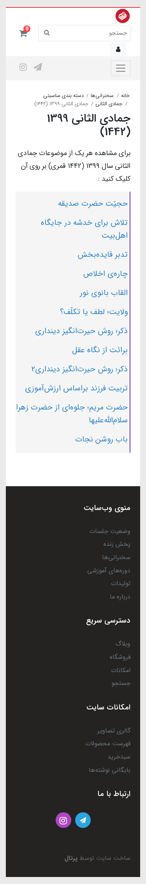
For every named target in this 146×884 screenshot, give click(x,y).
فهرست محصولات (107, 743)
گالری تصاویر (113, 731)
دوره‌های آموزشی (108, 570)
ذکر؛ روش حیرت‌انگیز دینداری (81, 331)
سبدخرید (118, 757)
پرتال (71, 858)
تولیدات (120, 583)
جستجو (120, 683)
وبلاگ (123, 644)
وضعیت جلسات (110, 531)
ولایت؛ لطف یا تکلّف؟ (94, 312)
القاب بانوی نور (104, 293)
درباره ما (120, 597)
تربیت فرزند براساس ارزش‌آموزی (76, 388)
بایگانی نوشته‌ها (109, 770)
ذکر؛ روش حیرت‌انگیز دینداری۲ (79, 369)
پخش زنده (117, 544)
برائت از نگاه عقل (100, 350)
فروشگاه (120, 657)
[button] (23, 33)
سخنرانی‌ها (116, 557)
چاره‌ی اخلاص (105, 274)
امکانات (120, 670)
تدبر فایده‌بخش (102, 255)
